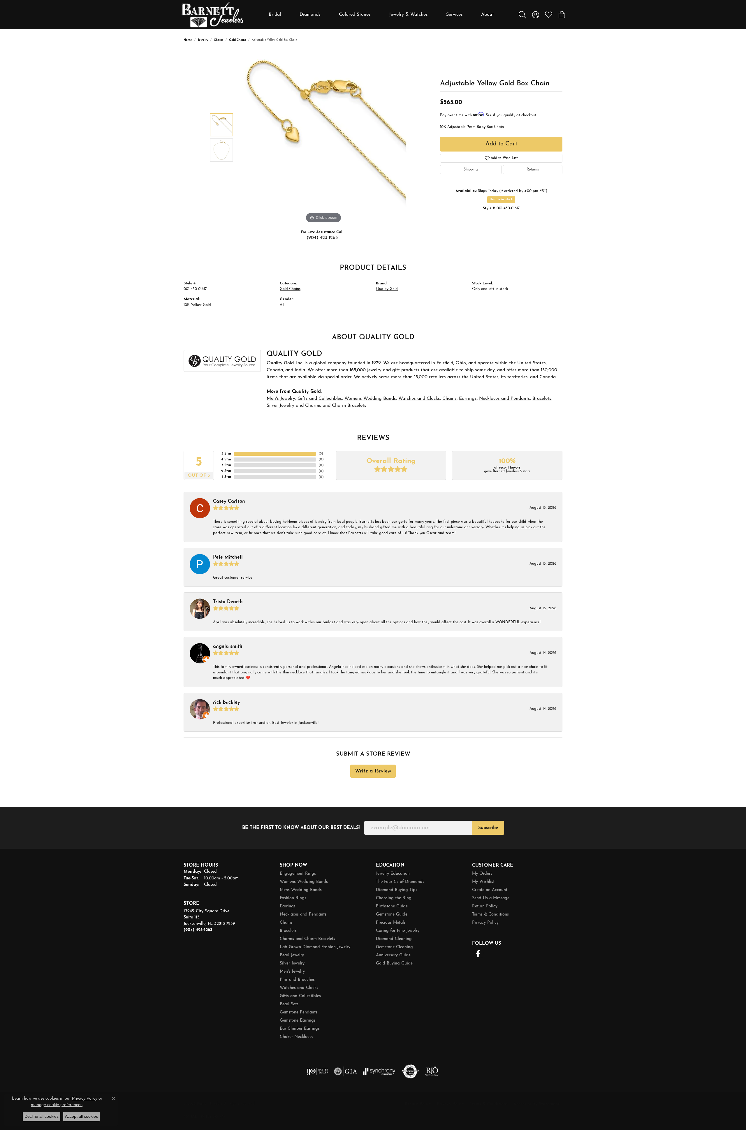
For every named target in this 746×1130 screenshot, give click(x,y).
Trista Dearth (228, 602)
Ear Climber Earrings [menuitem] (300, 1029)
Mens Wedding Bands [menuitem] (301, 890)
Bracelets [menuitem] (288, 931)
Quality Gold (387, 289)
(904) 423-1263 (322, 237)
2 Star (226, 471)
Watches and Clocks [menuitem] (299, 988)
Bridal (275, 14)
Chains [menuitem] (286, 922)
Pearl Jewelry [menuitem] (292, 955)
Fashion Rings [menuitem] (293, 898)
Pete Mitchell (228, 557)
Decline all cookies (41, 1116)
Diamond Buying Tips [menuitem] (396, 890)
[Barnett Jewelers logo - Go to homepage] (212, 14)
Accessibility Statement (536, 1104)
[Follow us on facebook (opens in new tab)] (478, 954)
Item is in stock (501, 199)
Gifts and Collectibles (320, 398)
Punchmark (216, 1117)
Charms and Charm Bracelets (335, 405)
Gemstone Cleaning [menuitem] (394, 947)
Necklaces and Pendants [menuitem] (303, 914)
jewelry (203, 40)
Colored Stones (355, 14)
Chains (218, 40)
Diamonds (310, 14)
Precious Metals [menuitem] (391, 922)
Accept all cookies (81, 1116)
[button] (522, 14)
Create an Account (489, 890)
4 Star (226, 459)
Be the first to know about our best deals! (301, 828)
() (321, 453)
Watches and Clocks (419, 398)
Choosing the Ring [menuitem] (393, 898)
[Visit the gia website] (345, 1071)
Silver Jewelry (280, 405)
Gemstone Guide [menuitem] (391, 914)
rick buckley (226, 702)
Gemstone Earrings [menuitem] (298, 1020)
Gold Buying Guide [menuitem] (394, 963)
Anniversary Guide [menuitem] (393, 955)
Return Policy (484, 906)
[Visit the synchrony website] (379, 1071)
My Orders (482, 874)
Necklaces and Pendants (504, 398)
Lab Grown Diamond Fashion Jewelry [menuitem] (315, 947)
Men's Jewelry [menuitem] (292, 971)
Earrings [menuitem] (287, 906)
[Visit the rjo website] (432, 1071)
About (487, 14)
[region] (323, 137)
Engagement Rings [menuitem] (298, 874)
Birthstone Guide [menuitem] (392, 906)
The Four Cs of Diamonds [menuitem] (400, 882)
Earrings (468, 398)
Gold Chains (237, 40)
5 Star (226, 453)
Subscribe (488, 828)
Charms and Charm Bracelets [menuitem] (307, 939)
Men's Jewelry (281, 398)
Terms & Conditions (490, 914)
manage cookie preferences (56, 1104)
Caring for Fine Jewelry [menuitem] (397, 931)
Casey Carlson (229, 501)
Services (454, 14)
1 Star (226, 477)
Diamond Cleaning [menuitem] (394, 939)
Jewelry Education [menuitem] (393, 874)
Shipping (471, 169)
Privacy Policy (485, 922)
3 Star (226, 465)
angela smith (227, 646)
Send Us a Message (490, 898)
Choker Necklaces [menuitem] (296, 1037)
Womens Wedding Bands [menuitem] (304, 882)
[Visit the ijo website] (317, 1071)
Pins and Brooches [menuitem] (297, 980)
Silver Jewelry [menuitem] (292, 963)
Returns (533, 169)
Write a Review (373, 771)
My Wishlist (483, 882)
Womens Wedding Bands (370, 398)
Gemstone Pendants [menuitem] (298, 1012)
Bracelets (541, 398)
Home (188, 40)
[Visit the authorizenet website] (410, 1071)
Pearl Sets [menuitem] (289, 1004)
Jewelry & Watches (408, 14)
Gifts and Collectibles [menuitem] (300, 996)
